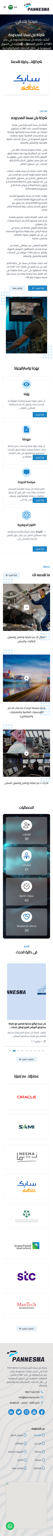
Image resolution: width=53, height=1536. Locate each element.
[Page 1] (10, 1050)
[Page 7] (34, 1050)
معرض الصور (17, 1435)
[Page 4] (22, 1050)
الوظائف (19, 1443)
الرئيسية (37, 1435)
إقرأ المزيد (40, 415)
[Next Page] (27, 44)
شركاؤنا (37, 1468)
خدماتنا (37, 1451)
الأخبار (20, 1460)
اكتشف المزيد (28, 1059)
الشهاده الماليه (15, 1451)
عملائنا (38, 1460)
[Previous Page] (21, 44)
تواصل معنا (17, 288)
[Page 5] (26, 1050)
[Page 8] (38, 1050)
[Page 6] (30, 1050)
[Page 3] (18, 1050)
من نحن (37, 1443)
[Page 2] (14, 1050)
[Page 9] (43, 1050)
